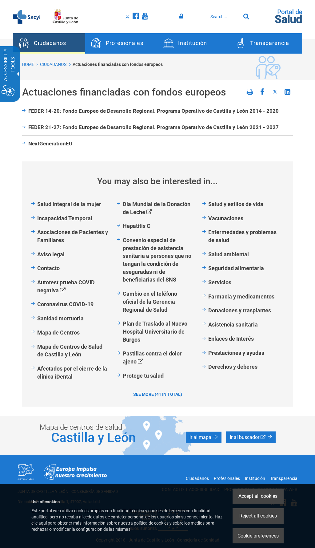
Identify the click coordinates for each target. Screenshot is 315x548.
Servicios (219, 282)
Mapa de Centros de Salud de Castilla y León (69, 350)
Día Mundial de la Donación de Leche (156, 208)
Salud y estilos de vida (235, 204)
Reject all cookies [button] (258, 516)
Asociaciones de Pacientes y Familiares (72, 236)
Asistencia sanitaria (233, 324)
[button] (203, 437)
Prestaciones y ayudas (236, 353)
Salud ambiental (228, 254)
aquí (42, 523)
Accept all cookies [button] (257, 496)
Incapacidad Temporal (64, 218)
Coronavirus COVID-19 (65, 304)
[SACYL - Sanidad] (26, 16)
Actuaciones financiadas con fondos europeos (118, 64)
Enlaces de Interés (231, 338)
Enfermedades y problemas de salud (242, 236)
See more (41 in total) (157, 394)
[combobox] (224, 16)
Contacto (48, 268)
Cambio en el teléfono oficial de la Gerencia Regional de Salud (150, 301)
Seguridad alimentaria (236, 268)
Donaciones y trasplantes (239, 310)
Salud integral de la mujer (69, 204)
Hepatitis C (136, 226)
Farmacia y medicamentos (241, 296)
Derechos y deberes (232, 366)
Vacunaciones (225, 218)
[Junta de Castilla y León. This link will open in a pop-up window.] (65, 16)
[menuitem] (49, 43)
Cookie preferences (258, 536)
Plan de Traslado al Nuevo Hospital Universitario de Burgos (155, 331)
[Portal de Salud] (288, 15)
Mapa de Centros (58, 332)
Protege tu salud (143, 375)
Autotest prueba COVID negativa (66, 286)
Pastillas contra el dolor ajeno (152, 357)
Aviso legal (51, 254)
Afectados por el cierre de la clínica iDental (72, 372)
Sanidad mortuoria (60, 318)
